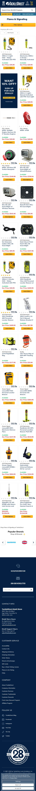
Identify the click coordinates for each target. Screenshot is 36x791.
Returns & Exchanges (8, 661)
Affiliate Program (7, 703)
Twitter (8, 736)
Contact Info (5, 649)
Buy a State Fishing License (10, 667)
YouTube (8, 727)
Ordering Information (8, 655)
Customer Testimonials (9, 694)
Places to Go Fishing (8, 670)
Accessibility (5, 646)
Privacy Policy (13, 778)
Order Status (6, 658)
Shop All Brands (17, 534)
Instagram (9, 723)
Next (33, 542)
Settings (18, 781)
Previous (2, 542)
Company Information (8, 688)
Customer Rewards (8, 697)
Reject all (18, 785)
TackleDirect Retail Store (12, 609)
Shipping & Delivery (8, 652)
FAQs (3, 673)
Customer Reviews (7, 691)
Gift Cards (5, 664)
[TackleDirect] (15, 3)
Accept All (18, 788)
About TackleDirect (7, 685)
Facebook (9, 719)
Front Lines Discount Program (11, 700)
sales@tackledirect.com (9, 625)
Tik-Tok (8, 732)
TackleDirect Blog (11, 715)
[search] (32, 10)
